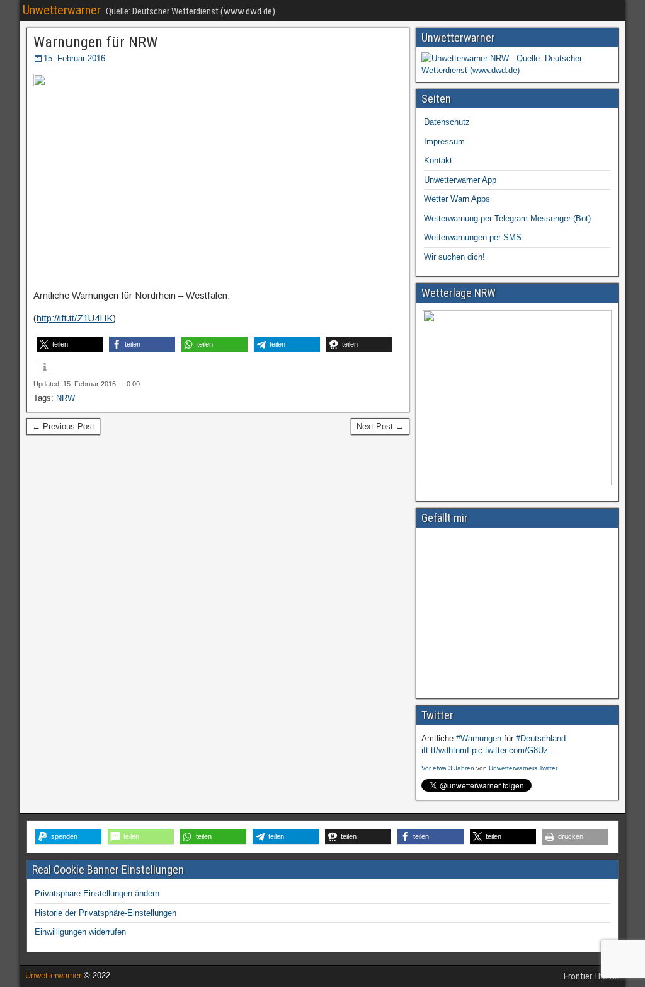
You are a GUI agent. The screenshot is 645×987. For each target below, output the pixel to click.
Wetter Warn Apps (457, 199)
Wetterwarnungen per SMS (473, 237)
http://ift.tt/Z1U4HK (75, 318)
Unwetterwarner (62, 10)
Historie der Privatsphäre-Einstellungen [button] (105, 913)
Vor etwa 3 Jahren (447, 768)
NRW (65, 398)
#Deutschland (541, 738)
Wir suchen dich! (454, 257)
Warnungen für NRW (95, 42)
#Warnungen (478, 738)
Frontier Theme (591, 976)
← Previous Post (63, 426)
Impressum (444, 141)
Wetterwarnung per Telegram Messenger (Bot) (507, 218)
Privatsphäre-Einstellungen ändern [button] (97, 893)
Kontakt (438, 160)
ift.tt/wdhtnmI (445, 750)
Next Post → (380, 426)
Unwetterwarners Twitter (523, 768)
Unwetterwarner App (460, 180)
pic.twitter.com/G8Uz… (514, 750)
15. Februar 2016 (74, 58)
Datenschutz (447, 122)
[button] (70, 344)
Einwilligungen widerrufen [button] (80, 932)
